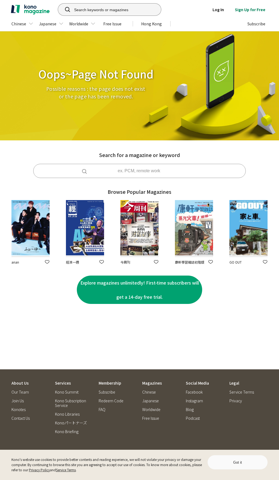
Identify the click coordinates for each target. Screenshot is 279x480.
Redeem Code (111, 401)
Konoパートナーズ (71, 423)
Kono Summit (66, 392)
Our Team (20, 392)
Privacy (235, 401)
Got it (237, 462)
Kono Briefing (66, 431)
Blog (190, 409)
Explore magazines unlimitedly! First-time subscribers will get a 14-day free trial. (139, 289)
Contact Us (20, 418)
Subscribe (107, 392)
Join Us (17, 401)
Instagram (194, 401)
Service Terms (66, 469)
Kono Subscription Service (70, 403)
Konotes (18, 409)
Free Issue (150, 418)
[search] (64, 9)
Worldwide (151, 409)
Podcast (193, 418)
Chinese (149, 392)
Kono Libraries (67, 414)
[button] (47, 262)
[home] (30, 9)
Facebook (194, 392)
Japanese (150, 401)
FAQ (102, 409)
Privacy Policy (39, 469)
